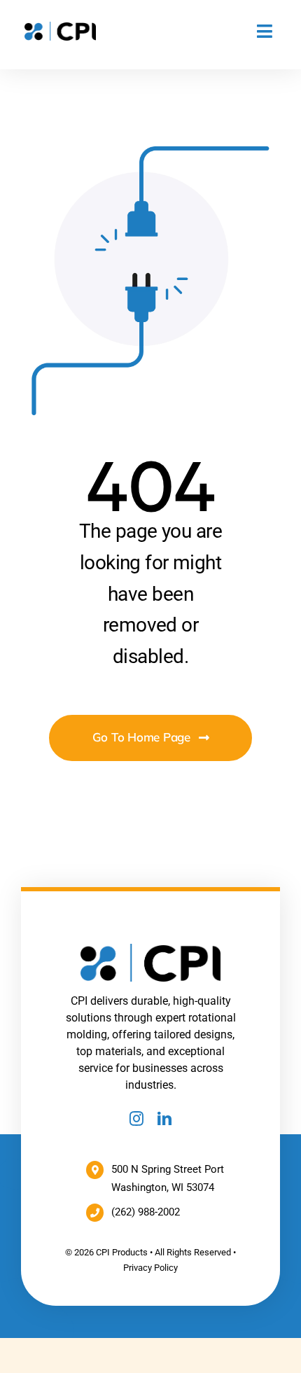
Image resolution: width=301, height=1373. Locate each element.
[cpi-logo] (60, 27)
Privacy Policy (150, 1267)
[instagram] (137, 1119)
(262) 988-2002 (145, 1212)
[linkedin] (165, 1119)
